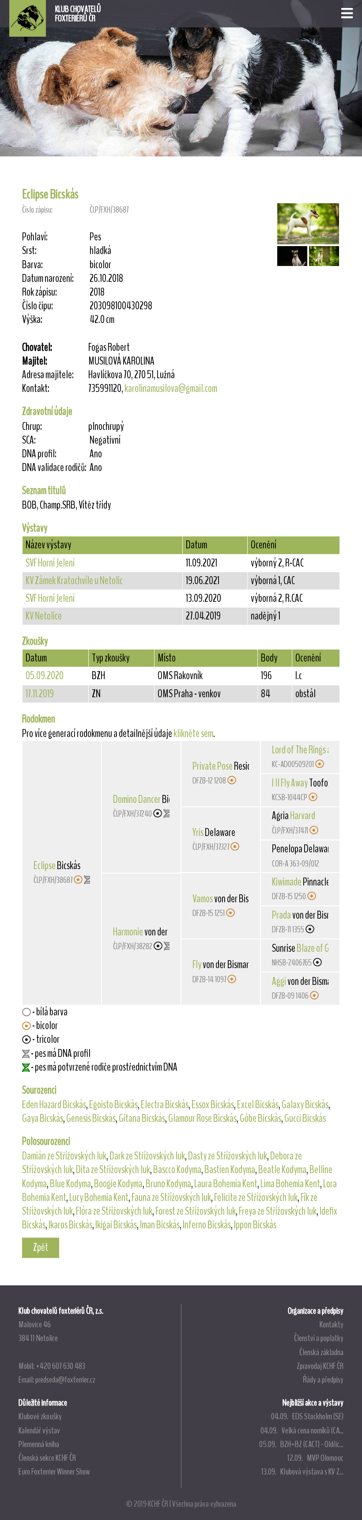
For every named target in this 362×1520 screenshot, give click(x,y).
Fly (196, 964)
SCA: (29, 440)
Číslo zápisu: (37, 210)
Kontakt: (35, 388)
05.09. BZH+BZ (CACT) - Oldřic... (301, 1444)
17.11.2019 (40, 693)
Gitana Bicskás (142, 1118)
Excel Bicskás (258, 1104)
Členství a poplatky (318, 1338)
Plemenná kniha (39, 1444)
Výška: (32, 320)
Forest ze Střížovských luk (195, 1211)
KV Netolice (44, 615)
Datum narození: (48, 278)
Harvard (302, 815)
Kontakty (331, 1324)
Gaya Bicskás (42, 1118)
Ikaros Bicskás (70, 1224)
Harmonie (128, 931)
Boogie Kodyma (118, 1183)
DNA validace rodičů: (54, 468)
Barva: (32, 265)
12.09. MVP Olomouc (315, 1458)
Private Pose (212, 766)
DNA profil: (39, 454)
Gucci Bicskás (305, 1118)
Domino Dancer (137, 799)
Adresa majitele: (48, 375)
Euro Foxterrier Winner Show (54, 1471)
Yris (198, 832)
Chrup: (32, 426)
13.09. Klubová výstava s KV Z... (302, 1471)
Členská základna (321, 1352)
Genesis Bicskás (91, 1118)
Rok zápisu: (39, 292)
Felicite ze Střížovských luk (256, 1197)
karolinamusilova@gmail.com (170, 388)
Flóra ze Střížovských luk (114, 1211)
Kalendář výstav (39, 1430)
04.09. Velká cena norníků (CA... (301, 1430)
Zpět (40, 1247)
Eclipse (45, 865)
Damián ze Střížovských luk (64, 1155)
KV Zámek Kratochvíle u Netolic (74, 580)
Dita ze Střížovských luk (113, 1169)
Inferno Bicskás (207, 1224)
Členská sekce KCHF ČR (47, 1458)
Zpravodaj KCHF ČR (320, 1366)
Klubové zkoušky (40, 1416)
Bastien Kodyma (229, 1169)
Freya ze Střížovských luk (278, 1211)
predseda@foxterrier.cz (65, 1379)
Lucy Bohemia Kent (98, 1197)
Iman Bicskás (160, 1224)
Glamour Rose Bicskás (202, 1118)
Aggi (279, 981)
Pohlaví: (35, 237)
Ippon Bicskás (255, 1224)
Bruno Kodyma (168, 1183)
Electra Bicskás (165, 1104)
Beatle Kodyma (282, 1169)
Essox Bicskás (213, 1104)
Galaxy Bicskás (305, 1104)
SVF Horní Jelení (50, 562)
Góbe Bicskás (260, 1118)
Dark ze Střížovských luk (147, 1155)
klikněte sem (193, 733)
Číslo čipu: (37, 306)
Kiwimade (287, 881)
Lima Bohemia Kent (290, 1183)
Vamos (202, 898)
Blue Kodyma (70, 1183)
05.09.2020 (45, 675)
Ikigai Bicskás (116, 1224)
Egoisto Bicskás (113, 1104)
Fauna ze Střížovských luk (171, 1197)
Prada (281, 915)
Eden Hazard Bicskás (54, 1104)
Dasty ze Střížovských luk (227, 1155)
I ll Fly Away (290, 782)
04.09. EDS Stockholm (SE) (307, 1416)
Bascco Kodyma (177, 1169)
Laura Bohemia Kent (225, 1183)
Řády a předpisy (323, 1379)
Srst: (29, 251)
